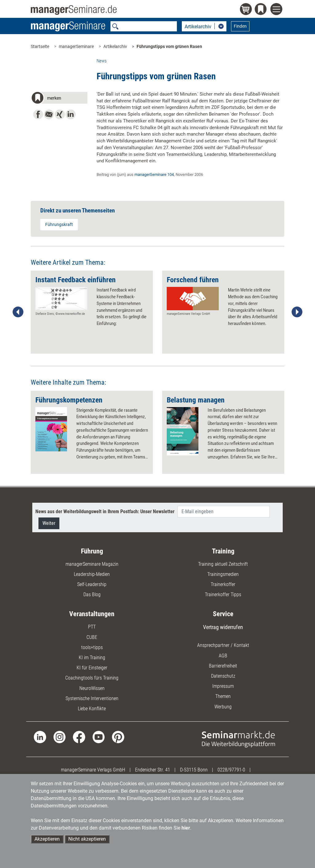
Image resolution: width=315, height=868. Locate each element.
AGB (223, 656)
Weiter (48, 523)
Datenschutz (223, 676)
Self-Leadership (91, 584)
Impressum (223, 686)
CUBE (91, 637)
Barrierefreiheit (223, 666)
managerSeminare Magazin (92, 564)
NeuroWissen (92, 688)
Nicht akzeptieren (87, 839)
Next (297, 312)
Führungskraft (59, 224)
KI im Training (92, 657)
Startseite (40, 46)
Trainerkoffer (223, 584)
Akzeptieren (47, 839)
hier (185, 828)
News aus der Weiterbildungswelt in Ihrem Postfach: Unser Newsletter (104, 511)
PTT (92, 627)
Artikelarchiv (115, 46)
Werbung (223, 707)
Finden (240, 26)
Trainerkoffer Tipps (223, 594)
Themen (223, 696)
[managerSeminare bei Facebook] (79, 736)
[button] (59, 99)
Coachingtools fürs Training (91, 678)
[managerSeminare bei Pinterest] (118, 736)
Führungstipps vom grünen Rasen (169, 46)
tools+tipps (92, 647)
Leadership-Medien (92, 574)
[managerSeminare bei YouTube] (99, 736)
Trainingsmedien (223, 574)
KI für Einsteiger (92, 668)
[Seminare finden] (238, 739)
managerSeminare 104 (154, 174)
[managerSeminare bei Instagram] (59, 736)
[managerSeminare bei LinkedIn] (40, 736)
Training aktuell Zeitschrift (223, 564)
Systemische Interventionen (92, 698)
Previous (18, 312)
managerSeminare (76, 46)
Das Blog (92, 594)
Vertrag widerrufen (223, 627)
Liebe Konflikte (92, 708)
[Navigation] (277, 10)
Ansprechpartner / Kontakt (223, 645)
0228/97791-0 (231, 770)
